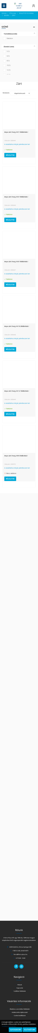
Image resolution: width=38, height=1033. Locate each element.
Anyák (6, 15)
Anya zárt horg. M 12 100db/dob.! (16, 391)
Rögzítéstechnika (26, 13)
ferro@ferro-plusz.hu (20, 954)
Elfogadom (15, 1029)
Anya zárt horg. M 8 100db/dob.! (16, 262)
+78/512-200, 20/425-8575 (20, 951)
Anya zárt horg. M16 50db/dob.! (16, 456)
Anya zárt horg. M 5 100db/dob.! (16, 132)
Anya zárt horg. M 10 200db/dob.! (16, 326)
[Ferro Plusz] (19, 6)
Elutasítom (29, 1029)
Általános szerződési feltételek (19, 1009)
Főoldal (12, 13)
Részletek (10, 155)
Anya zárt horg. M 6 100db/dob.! (16, 197)
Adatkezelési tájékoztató (19, 1012)
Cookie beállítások (20, 1015)
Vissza (4, 13)
